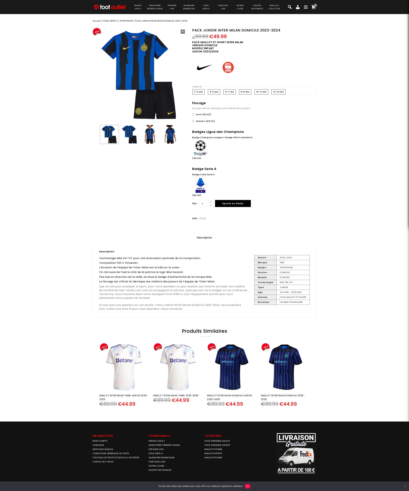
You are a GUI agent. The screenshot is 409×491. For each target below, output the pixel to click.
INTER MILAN (126, 20)
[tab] (204, 237)
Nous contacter (172, 309)
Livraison (98, 445)
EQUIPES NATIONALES (160, 470)
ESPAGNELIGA (172, 7)
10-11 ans (261, 91)
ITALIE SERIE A (110, 20)
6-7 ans (229, 91)
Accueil (97, 20)
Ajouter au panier (233, 203)
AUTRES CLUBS (156, 465)
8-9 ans (245, 91)
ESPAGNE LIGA (156, 449)
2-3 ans (198, 91)
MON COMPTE (100, 440)
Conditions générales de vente (111, 453)
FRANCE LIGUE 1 (157, 440)
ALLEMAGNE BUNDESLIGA (162, 457)
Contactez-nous (103, 461)
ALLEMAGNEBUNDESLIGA (189, 7)
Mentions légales (103, 449)
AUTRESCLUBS (240, 7)
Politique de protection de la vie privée (116, 457)
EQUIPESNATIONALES (257, 7)
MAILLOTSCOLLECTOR (274, 7)
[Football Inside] (109, 6)
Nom (203, 114)
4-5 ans (214, 91)
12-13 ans (278, 91)
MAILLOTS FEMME (213, 449)
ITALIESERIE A (206, 7)
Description (204, 237)
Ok (247, 486)
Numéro (205, 121)
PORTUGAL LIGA (157, 461)
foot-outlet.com (130, 290)
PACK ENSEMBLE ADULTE (217, 440)
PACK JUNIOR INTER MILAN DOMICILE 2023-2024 (188, 305)
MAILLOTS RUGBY (213, 457)
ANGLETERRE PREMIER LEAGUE (155, 7)
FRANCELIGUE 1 (138, 7)
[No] (405, 486)
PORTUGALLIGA (223, 7)
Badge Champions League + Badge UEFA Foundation (222, 137)
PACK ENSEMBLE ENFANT (217, 445)
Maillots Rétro (213, 453)
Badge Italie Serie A (203, 174)
